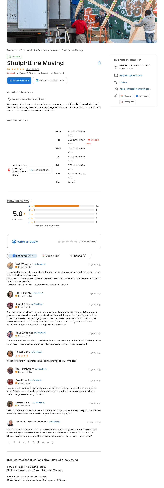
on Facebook (40, 264)
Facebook (143, 96)
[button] (9, 442)
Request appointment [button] (131, 75)
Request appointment (51, 80)
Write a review (21, 80)
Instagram (129, 101)
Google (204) (53, 255)
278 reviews (32, 68)
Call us (123, 82)
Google (127, 96)
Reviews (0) (80, 255)
